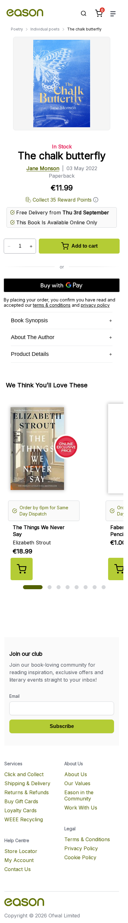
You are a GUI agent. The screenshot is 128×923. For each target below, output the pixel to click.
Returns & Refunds (26, 792)
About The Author (32, 337)
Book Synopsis (29, 320)
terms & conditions (52, 305)
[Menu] (113, 13)
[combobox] (80, 13)
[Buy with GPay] (62, 285)
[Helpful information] (95, 200)
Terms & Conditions (87, 839)
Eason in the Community (79, 795)
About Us (75, 774)
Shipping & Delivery (27, 783)
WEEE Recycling (23, 819)
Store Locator (20, 851)
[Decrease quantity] (9, 246)
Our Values (77, 783)
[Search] (80, 13)
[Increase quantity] (31, 246)
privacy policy (95, 305)
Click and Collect (23, 774)
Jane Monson (42, 168)
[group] (64, 489)
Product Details (30, 354)
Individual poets (45, 29)
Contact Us (17, 869)
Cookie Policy (80, 857)
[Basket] (99, 13)
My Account (19, 860)
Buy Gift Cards (21, 801)
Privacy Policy (81, 848)
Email (14, 696)
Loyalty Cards (20, 810)
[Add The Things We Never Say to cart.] (22, 569)
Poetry (17, 29)
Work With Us (80, 807)
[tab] (33, 587)
